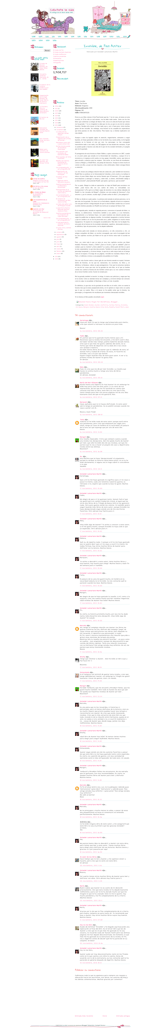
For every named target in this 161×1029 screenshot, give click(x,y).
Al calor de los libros (88, 857)
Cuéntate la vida (61, 1025)
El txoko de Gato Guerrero (62, 52)
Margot (86, 307)
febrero (59, 251)
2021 (118, 36)
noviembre (60, 129)
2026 (54, 40)
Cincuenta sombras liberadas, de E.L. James (44, 76)
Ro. (81, 456)
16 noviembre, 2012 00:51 (91, 378)
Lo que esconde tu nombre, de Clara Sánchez (63, 224)
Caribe (111, 305)
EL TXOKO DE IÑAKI (39, 192)
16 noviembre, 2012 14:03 (91, 432)
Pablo (82, 336)
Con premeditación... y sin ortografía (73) (63, 168)
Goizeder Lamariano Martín (91, 474)
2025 (48, 40)
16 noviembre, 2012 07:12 (91, 397)
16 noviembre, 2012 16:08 (91, 451)
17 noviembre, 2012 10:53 (91, 568)
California (104, 305)
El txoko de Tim (58, 50)
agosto (59, 237)
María (82, 886)
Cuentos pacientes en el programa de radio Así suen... (63, 215)
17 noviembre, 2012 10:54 (91, 603)
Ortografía (57, 62)
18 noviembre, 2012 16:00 (91, 832)
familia (117, 305)
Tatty (82, 420)
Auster (97, 305)
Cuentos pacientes (59, 56)
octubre (59, 232)
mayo (58, 244)
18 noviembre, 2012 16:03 (91, 852)
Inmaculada (84, 672)
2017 (91, 36)
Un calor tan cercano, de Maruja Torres (44, 161)
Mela (82, 367)
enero (58, 253)
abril (58, 246)
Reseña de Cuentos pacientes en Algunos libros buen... (62, 163)
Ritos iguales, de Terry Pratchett (63, 157)
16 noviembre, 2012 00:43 (91, 362)
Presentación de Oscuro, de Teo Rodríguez (62, 173)
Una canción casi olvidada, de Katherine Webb (62, 153)
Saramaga (84, 320)
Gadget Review (100, 1025)
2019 (104, 36)
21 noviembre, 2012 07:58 (91, 920)
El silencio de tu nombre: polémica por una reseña (45, 87)
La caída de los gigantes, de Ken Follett (62, 133)
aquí (102, 297)
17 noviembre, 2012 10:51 (91, 514)
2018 (98, 36)
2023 (33, 40)
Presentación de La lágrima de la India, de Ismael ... (63, 138)
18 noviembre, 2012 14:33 (91, 726)
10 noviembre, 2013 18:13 (91, 963)
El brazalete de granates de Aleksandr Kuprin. (41, 212)
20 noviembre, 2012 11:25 (91, 881)
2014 (72, 36)
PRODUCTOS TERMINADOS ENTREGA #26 (41, 204)
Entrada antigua (123, 1016)
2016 (85, 36)
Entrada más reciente (84, 1016)
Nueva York (100, 307)
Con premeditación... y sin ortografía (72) (63, 195)
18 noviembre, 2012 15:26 (91, 817)
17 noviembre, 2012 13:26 (91, 652)
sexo (127, 307)
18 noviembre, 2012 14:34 (91, 761)
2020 (111, 36)
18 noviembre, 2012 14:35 (91, 780)
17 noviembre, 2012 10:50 (91, 488)
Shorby (82, 657)
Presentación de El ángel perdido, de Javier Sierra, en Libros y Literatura (44, 99)
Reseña (112, 307)
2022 (125, 36)
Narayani (83, 402)
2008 (33, 36)
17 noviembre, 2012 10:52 (91, 531)
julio (58, 239)
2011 (53, 36)
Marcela (83, 625)
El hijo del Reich (38, 188)
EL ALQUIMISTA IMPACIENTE (38, 194)
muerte (92, 307)
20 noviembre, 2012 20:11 (91, 900)
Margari (83, 437)
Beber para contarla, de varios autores (45, 151)
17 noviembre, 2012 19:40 (91, 681)
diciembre (59, 127)
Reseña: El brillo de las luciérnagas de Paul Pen (41, 181)
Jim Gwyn (79, 307)
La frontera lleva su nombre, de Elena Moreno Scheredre (44, 109)
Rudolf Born (120, 307)
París (106, 307)
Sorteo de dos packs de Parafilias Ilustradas (63, 148)
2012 (59, 36)
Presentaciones (58, 60)
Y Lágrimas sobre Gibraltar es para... (63, 181)
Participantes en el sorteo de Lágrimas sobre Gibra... (63, 191)
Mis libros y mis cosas (40, 186)
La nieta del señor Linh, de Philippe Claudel (64, 204)
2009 (40, 36)
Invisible (124, 305)
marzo (58, 249)
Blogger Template (88, 1025)
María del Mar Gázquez (89, 383)
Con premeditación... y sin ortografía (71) (63, 219)
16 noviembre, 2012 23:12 (91, 469)
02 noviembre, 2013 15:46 (91, 943)
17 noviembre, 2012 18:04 (91, 667)
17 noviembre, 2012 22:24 (91, 696)
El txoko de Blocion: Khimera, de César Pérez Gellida (43, 66)
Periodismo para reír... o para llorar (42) (63, 143)
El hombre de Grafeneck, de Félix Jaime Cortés (63, 200)
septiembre (60, 234)
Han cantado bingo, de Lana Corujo (44, 140)
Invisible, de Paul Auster (61, 177)
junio (58, 241)
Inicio (105, 1016)
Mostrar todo (47, 217)
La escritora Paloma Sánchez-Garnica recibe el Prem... (63, 209)
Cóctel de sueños (39, 178)
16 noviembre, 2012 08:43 (91, 414)
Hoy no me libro (86, 925)
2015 (79, 36)
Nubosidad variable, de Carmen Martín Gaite (45, 130)
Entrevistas (57, 58)
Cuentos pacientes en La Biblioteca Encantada (63, 186)
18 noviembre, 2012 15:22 (91, 799)
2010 (47, 36)
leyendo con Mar (38, 209)
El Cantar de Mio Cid (44, 118)
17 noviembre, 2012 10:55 (91, 621)
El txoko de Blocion (59, 54)
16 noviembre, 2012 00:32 (91, 331)
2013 (66, 36)
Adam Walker (89, 305)
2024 (41, 40)
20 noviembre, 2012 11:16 (91, 865)
